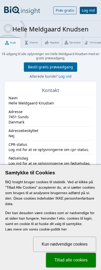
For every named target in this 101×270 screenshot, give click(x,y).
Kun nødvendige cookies (65, 244)
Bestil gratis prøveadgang (50, 66)
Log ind (88, 10)
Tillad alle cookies (71, 260)
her (64, 229)
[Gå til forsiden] (22, 10)
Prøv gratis (65, 10)
